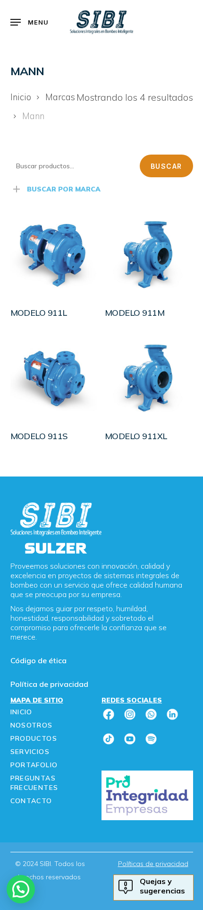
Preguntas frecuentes (34, 783)
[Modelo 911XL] (148, 378)
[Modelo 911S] (54, 378)
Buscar (166, 166)
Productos (34, 738)
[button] (29, 22)
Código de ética (38, 660)
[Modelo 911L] (54, 254)
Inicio (20, 97)
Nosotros (31, 725)
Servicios (30, 751)
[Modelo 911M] (148, 254)
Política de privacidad (49, 684)
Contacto (31, 801)
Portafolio (34, 765)
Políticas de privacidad (153, 863)
